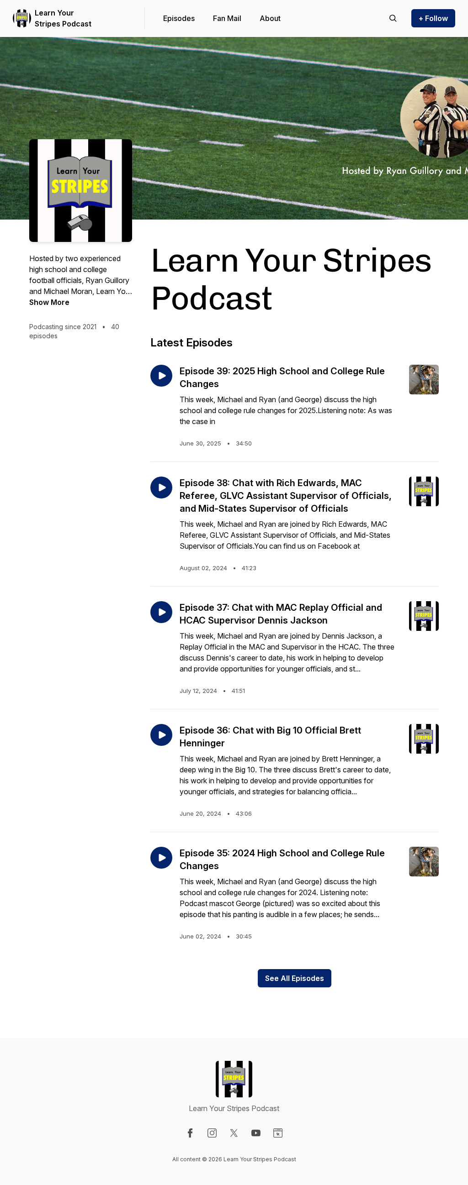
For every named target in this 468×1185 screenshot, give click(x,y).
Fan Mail (227, 18)
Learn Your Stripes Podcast (63, 18)
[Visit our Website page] (277, 1133)
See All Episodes (294, 978)
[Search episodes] (393, 18)
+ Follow (433, 18)
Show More (49, 302)
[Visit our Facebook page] (190, 1133)
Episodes (179, 18)
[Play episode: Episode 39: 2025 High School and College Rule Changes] (161, 376)
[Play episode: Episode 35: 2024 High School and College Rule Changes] (161, 858)
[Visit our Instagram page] (212, 1133)
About (270, 18)
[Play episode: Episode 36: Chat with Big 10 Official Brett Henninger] (161, 735)
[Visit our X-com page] (234, 1133)
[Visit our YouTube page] (256, 1133)
